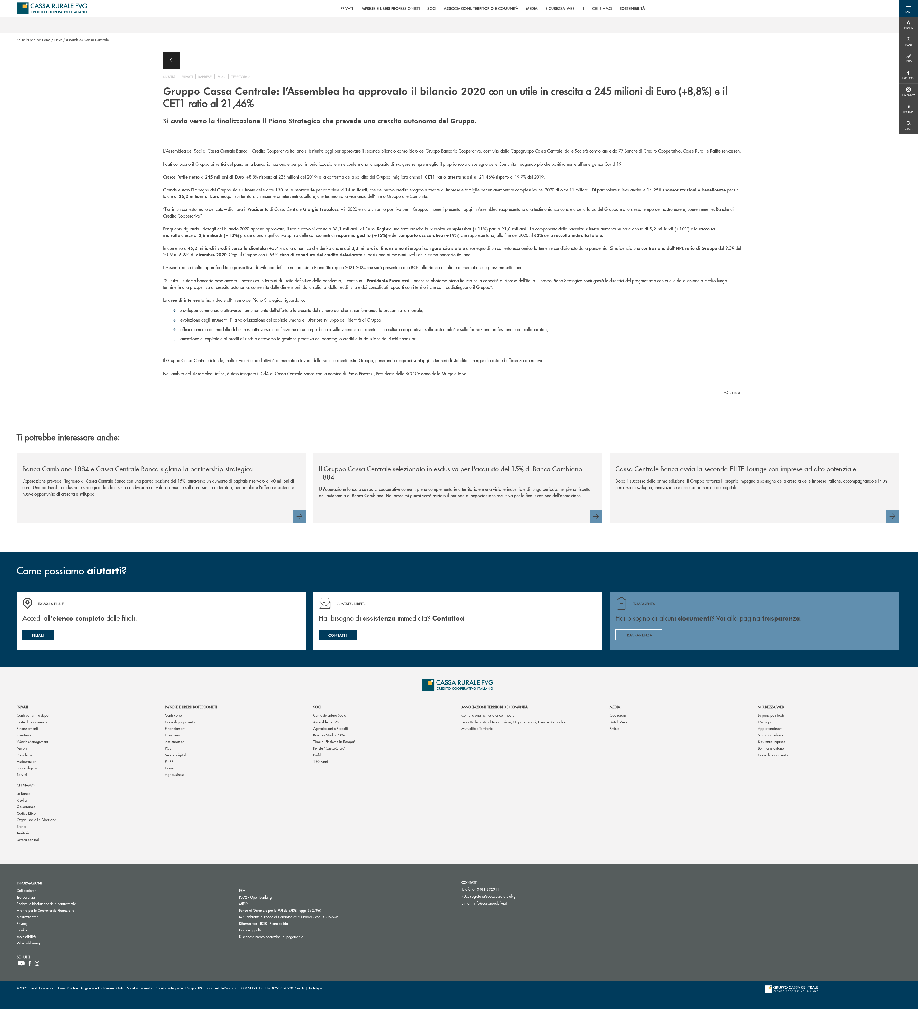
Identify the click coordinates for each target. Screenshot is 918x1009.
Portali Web (618, 721)
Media (615, 706)
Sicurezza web (771, 706)
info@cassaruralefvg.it (490, 902)
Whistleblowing (46, 942)
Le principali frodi (771, 715)
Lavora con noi (28, 839)
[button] (908, 8)
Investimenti (25, 734)
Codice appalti (268, 929)
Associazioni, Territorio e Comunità (494, 706)
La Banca (23, 793)
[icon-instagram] (37, 963)
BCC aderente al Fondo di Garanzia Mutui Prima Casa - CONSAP (306, 916)
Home (46, 39)
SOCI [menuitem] (431, 8)
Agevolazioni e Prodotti (330, 728)
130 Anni (320, 761)
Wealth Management (32, 741)
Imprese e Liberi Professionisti (191, 706)
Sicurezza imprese (771, 741)
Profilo (317, 754)
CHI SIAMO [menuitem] (602, 8)
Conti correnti (175, 715)
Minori (22, 748)
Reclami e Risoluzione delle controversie (64, 903)
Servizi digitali (175, 754)
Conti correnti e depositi (35, 715)
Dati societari (45, 890)
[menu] (493, 8)
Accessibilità (44, 936)
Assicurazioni (27, 761)
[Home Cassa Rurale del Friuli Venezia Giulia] (52, 8)
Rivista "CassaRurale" (329, 748)
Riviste (614, 728)
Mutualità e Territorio (477, 728)
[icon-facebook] (29, 963)
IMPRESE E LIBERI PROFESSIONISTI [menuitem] (390, 8)
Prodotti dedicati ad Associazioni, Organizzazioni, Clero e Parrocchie (513, 721)
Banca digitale (27, 767)
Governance (26, 806)
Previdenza (25, 754)
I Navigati (765, 721)
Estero (169, 767)
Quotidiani (618, 715)
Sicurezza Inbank (770, 734)
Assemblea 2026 (326, 721)
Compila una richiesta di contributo (487, 715)
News (58, 39)
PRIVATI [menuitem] (347, 8)
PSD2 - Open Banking (273, 897)
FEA (260, 890)
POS (168, 748)
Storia (21, 826)
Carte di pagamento (32, 721)
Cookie (40, 929)
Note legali (316, 988)
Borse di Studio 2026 (329, 734)
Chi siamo (25, 784)
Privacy (40, 923)
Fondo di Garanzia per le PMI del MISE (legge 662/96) (298, 910)
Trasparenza (44, 897)
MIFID (261, 903)
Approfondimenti (770, 728)
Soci (317, 706)
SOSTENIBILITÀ (632, 8)
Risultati (22, 799)
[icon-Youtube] (21, 963)
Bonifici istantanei (771, 748)
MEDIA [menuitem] (532, 8)
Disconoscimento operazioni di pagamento (289, 936)
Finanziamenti (27, 728)
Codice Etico (26, 813)
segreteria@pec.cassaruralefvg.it (494, 896)
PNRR (169, 761)
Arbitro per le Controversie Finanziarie (63, 910)
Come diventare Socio (329, 715)
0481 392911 (488, 889)
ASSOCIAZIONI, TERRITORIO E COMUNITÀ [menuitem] (481, 8)
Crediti (299, 988)
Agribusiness (174, 774)
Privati (22, 706)
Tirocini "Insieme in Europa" (334, 741)
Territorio (23, 832)
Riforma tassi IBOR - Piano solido (281, 923)
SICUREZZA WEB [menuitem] (560, 8)
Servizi (22, 774)
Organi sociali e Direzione (36, 819)
